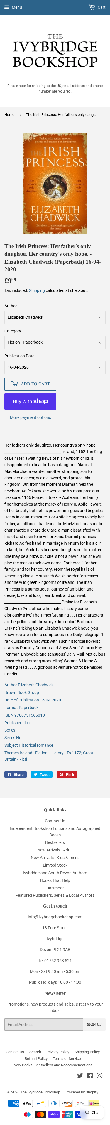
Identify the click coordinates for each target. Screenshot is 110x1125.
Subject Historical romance (28, 745)
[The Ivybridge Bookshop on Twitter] (80, 1076)
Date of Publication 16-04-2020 (32, 700)
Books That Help (55, 880)
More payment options (30, 417)
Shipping (37, 290)
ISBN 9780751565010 (24, 715)
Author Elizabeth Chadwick (28, 684)
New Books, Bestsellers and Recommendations (52, 1065)
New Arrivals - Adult (55, 850)
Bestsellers (55, 842)
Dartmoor (55, 888)
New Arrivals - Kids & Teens (55, 857)
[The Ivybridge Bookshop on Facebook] (90, 1076)
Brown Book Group (21, 692)
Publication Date (19, 355)
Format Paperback (21, 707)
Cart (101, 7)
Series (9, 730)
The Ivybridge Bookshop (40, 1092)
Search (35, 1052)
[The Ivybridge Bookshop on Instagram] (100, 1076)
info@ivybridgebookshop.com (55, 917)
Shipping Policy (87, 1052)
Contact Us (55, 821)
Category (12, 331)
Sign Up (94, 1025)
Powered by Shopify (81, 1092)
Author (10, 306)
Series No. (13, 737)
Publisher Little (17, 722)
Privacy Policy (57, 1052)
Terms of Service (67, 1058)
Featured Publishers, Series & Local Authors (55, 895)
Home (9, 114)
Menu (17, 7)
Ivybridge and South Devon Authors (55, 872)
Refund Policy (36, 1058)
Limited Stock (55, 865)
